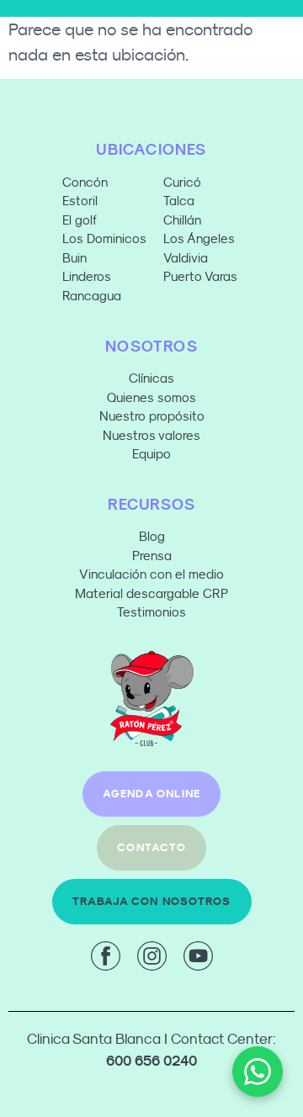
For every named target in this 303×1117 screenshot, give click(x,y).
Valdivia (185, 258)
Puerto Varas (202, 276)
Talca (178, 200)
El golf (79, 220)
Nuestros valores (151, 435)
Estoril (80, 200)
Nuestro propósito (152, 416)
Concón (85, 182)
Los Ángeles (199, 238)
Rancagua (91, 296)
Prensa (152, 555)
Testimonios (151, 612)
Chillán (182, 220)
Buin (74, 258)
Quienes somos (151, 397)
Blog (152, 536)
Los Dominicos (104, 238)
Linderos (86, 276)
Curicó (182, 182)
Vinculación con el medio (151, 574)
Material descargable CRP (151, 593)
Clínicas (151, 378)
